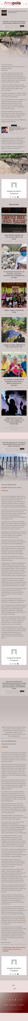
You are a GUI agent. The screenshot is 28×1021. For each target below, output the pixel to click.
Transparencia (21, 1005)
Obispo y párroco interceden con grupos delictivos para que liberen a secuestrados (14, 949)
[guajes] (14, 329)
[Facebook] (6, 999)
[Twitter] (9, 999)
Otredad (22, 26)
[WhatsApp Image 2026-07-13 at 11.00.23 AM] (14, 364)
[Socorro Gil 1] (14, 256)
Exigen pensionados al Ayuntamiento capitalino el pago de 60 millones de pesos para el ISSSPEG (17, 128)
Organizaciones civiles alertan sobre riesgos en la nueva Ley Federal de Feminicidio (14, 421)
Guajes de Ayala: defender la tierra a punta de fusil (14, 346)
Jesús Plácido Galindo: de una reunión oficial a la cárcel (17, 11)
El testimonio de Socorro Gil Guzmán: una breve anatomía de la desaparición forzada (14, 274)
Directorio (6, 1005)
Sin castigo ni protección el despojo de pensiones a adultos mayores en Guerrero (14, 382)
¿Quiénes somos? (13, 1005)
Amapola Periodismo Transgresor (12, 26)
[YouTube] (15, 999)
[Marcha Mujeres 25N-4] (14, 403)
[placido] (4, 13)
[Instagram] (12, 999)
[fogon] (14, 295)
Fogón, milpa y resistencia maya (14, 311)
